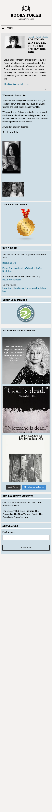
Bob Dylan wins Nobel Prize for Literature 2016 (37, 46)
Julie (38, 37)
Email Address (8, 532)
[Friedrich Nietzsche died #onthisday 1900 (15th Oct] (26, 409)
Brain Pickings (27, 510)
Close (45, 90)
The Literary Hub (10, 510)
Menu (10, 27)
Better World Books (11, 279)
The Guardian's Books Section (22, 516)
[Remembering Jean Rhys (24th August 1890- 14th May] (26, 458)
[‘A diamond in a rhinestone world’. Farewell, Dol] (26, 360)
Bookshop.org (9, 263)
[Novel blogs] (26, 225)
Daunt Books (8, 268)
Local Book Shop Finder (13, 288)
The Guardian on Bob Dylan (17, 84)
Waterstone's (21, 268)
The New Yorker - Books (26, 514)
